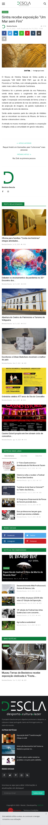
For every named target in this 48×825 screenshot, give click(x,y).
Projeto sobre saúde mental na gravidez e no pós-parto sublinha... (29, 758)
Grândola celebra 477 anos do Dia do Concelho (23, 396)
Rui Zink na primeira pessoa (24, 158)
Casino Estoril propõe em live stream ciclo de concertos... (22, 434)
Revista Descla (12, 26)
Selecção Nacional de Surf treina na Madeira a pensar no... (30, 747)
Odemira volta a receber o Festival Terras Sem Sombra (30, 476)
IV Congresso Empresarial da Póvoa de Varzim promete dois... (31, 500)
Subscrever (38, 793)
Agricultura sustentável (26, 622)
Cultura (5, 12)
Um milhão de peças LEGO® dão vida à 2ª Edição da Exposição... (30, 599)
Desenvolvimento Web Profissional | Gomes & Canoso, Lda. (31, 587)
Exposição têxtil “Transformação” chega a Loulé (29, 736)
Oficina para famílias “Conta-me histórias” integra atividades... (21, 239)
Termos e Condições (31, 810)
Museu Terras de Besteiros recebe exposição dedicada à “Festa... (21, 674)
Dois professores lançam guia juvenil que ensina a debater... (29, 513)
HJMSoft (40, 805)
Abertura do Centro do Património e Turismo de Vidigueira (23, 318)
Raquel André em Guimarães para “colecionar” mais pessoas (24, 148)
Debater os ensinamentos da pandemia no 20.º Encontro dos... (23, 279)
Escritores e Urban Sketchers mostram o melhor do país (24, 358)
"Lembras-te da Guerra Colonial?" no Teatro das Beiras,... (30, 488)
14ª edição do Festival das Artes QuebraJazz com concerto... (30, 611)
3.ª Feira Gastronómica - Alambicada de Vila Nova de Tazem (31, 464)
